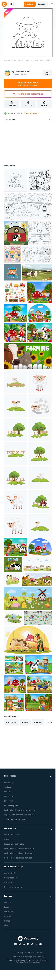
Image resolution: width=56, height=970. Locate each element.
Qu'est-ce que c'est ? (31, 113)
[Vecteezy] (4, 4)
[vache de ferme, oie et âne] (27, 478)
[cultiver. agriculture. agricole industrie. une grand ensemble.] (15, 352)
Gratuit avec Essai (28, 83)
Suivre (47, 74)
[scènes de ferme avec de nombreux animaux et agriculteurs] (16, 374)
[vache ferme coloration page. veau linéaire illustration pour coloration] (15, 204)
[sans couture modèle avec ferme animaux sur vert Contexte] (18, 941)
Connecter (42, 4)
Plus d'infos (10, 119)
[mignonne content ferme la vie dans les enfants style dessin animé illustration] (12, 278)
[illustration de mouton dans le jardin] (15, 503)
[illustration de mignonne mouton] (15, 527)
